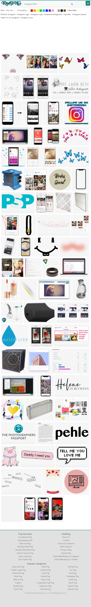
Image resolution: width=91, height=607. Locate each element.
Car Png (72, 570)
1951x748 (58, 346)
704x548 (5, 234)
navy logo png (25, 556)
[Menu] (88, 3)
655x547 (5, 72)
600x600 (46, 276)
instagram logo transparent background (46, 14)
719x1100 (5, 98)
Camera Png (45, 570)
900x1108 (59, 212)
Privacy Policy (66, 550)
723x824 (39, 212)
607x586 (5, 322)
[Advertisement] (45, 35)
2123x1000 (6, 443)
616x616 (24, 466)
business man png (25, 546)
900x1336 (77, 212)
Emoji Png (73, 579)
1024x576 (27, 520)
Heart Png (18, 589)
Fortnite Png (45, 589)
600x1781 (24, 234)
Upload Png (66, 553)
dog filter (67, 14)
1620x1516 (32, 372)
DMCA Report (66, 546)
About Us (66, 537)
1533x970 (59, 419)
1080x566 (52, 189)
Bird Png (72, 573)
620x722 (29, 276)
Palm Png (45, 567)
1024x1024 (63, 72)
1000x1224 (51, 144)
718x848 (5, 124)
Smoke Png (45, 576)
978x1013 (33, 346)
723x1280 (40, 396)
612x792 (41, 443)
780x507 (55, 372)
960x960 (68, 493)
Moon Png (45, 579)
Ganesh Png (73, 586)
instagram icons (26, 17)
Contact (66, 540)
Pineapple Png (73, 576)
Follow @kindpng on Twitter (66, 559)
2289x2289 (66, 144)
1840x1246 (32, 166)
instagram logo (23, 14)
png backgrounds (25, 540)
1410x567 (54, 98)
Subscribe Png (18, 567)
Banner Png (73, 589)
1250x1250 (77, 299)
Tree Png (45, 573)
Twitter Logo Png (18, 570)
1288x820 (64, 276)
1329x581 (61, 322)
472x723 (5, 255)
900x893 (5, 372)
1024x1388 (24, 299)
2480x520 (41, 234)
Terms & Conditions (66, 543)
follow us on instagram (10, 17)
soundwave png (25, 537)
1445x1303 (27, 98)
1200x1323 (76, 234)
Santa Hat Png (18, 573)
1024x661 (5, 144)
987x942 (68, 124)
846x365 (59, 443)
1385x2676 (77, 189)
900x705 (29, 419)
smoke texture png (25, 553)
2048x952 (59, 396)
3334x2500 (6, 346)
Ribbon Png (18, 579)
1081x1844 (47, 493)
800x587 (5, 166)
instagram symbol (79, 14)
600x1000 (47, 124)
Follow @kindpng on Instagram (66, 556)
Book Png (73, 583)
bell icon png (25, 543)
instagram (12, 14)
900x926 (5, 189)
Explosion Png (45, 586)
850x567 (28, 322)
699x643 (28, 189)
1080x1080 (39, 255)
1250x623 (5, 212)
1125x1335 (6, 520)
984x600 (59, 466)
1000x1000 (6, 299)
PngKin (18, 583)
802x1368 (27, 124)
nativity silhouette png (25, 550)
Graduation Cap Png (45, 583)
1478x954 (42, 299)
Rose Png (18, 576)
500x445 (5, 466)
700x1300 (22, 255)
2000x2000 (35, 144)
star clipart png (25, 559)
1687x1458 (6, 276)
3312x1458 (31, 72)
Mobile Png (18, 586)
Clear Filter (72, 10)
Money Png (73, 567)
